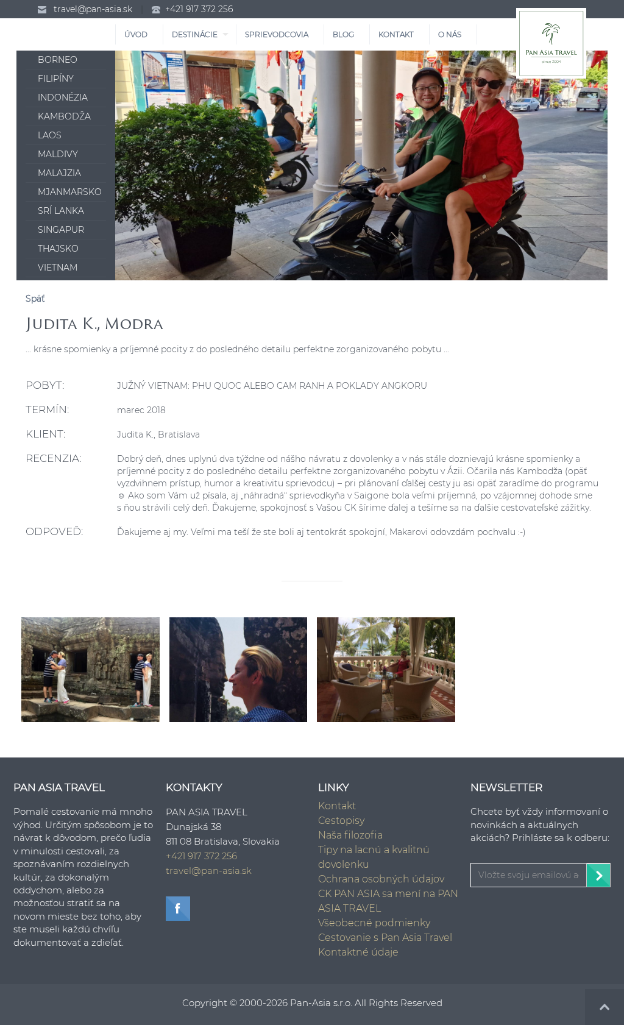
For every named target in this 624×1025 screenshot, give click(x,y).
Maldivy (58, 154)
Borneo (57, 59)
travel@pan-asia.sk (93, 9)
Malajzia (59, 173)
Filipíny (56, 78)
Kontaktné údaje (358, 952)
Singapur (61, 229)
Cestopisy (341, 820)
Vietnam (57, 267)
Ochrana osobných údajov (381, 879)
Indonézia (63, 97)
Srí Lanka (61, 210)
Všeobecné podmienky (374, 923)
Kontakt (337, 806)
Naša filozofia (350, 835)
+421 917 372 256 (199, 9)
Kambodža (64, 116)
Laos (50, 135)
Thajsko (58, 248)
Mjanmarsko (70, 191)
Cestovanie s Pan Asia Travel (385, 937)
